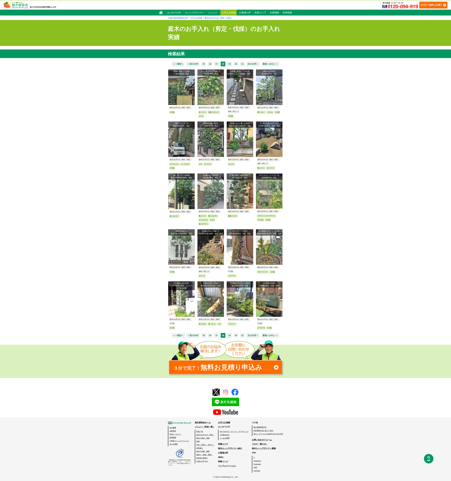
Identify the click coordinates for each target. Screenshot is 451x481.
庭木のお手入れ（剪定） (205, 435)
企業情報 (274, 12)
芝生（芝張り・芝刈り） (205, 445)
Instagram (257, 461)
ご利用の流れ (224, 435)
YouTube (256, 471)
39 (229, 64)
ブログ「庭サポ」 (260, 444)
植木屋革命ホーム (203, 422)
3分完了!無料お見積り (432, 5)
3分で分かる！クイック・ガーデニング (234, 431)
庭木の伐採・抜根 (203, 438)
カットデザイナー (194, 12)
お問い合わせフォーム (262, 440)
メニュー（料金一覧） (205, 427)
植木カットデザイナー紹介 (230, 448)
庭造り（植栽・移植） (204, 455)
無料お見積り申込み (218, 367)
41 (242, 64)
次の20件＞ (253, 64)
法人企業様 (173, 444)
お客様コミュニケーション (179, 441)
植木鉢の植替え (202, 458)
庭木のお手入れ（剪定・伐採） (219, 18)
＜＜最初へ (178, 64)
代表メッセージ (175, 434)
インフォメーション (227, 466)
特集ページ (223, 461)
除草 (198, 441)
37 (216, 64)
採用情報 (287, 12)
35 (203, 64)
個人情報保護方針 (260, 427)
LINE (255, 467)
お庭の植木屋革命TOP (178, 18)
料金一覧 (199, 431)
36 (210, 64)
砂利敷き (199, 448)
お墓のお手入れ (202, 461)
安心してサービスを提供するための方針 (268, 434)
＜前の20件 (193, 64)
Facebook (257, 464)
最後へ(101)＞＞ (270, 64)
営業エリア (260, 12)
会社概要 (172, 428)
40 (236, 64)
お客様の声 (245, 12)
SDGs (220, 457)
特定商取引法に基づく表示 (263, 431)
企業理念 (172, 431)
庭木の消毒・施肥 (203, 451)
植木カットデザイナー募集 (264, 448)
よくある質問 (224, 438)
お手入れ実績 (229, 12)
